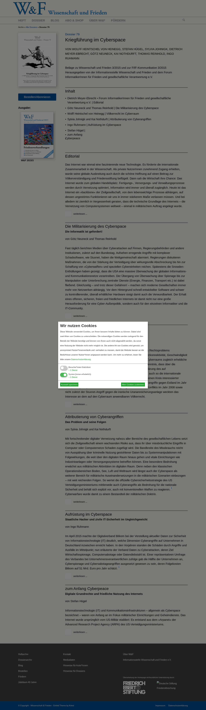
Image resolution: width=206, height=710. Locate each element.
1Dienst (73, 370)
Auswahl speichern (69, 384)
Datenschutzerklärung (81, 359)
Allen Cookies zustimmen (133, 384)
